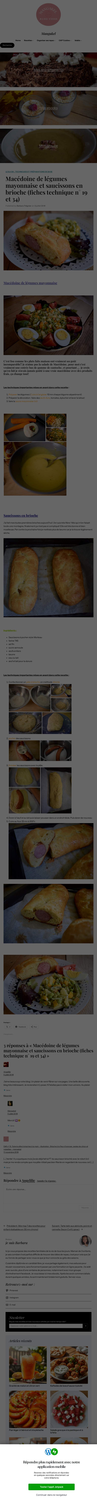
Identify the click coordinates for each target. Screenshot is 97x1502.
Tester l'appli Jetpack (51, 1487)
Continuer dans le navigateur (51, 1495)
